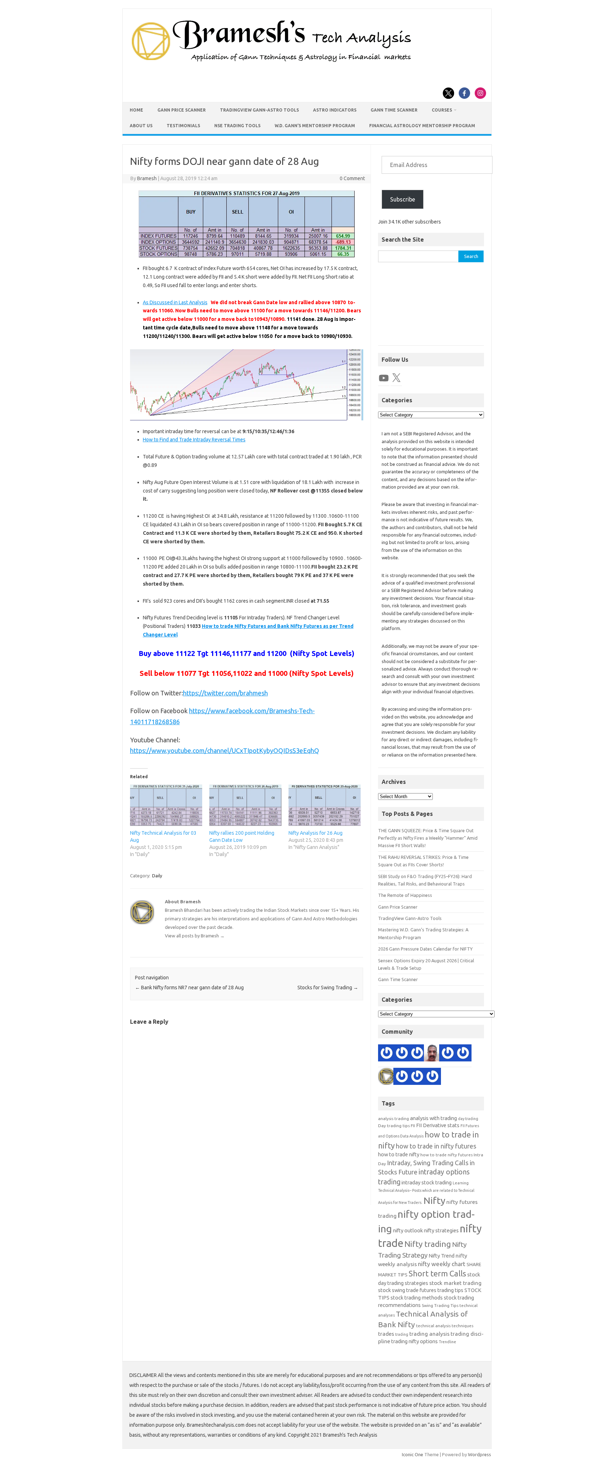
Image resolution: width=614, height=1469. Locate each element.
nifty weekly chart (441, 1263)
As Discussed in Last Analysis (175, 302)
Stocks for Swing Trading (327, 987)
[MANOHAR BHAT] (401, 1054)
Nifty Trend (441, 1256)
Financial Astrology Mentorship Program (422, 125)
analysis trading (393, 1118)
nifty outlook (408, 1230)
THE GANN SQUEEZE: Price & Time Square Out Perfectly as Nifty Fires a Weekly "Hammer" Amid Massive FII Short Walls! (428, 838)
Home (136, 110)
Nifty (434, 1200)
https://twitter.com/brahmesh (225, 692)
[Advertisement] (431, 307)
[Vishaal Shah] (401, 1077)
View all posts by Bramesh (195, 935)
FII (413, 1125)
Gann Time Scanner (394, 110)
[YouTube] (383, 378)
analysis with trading (433, 1118)
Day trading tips (394, 1125)
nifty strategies (441, 1230)
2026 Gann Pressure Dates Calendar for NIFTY (425, 948)
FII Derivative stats (437, 1125)
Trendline (447, 1342)
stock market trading (455, 1283)
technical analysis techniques (444, 1325)
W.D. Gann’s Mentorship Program (315, 125)
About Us (141, 125)
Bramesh (147, 178)
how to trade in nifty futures (436, 1146)
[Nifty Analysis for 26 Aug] (325, 805)
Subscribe (402, 199)
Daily (157, 875)
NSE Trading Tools (237, 125)
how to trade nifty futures (446, 1154)
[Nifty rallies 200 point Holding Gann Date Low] (245, 805)
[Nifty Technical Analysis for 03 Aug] (166, 805)
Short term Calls (437, 1273)
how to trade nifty (398, 1154)
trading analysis (429, 1334)
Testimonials (183, 125)
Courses (442, 110)
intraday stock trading (427, 1182)
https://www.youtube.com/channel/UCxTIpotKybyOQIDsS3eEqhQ (224, 750)
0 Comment (352, 178)
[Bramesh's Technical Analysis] (271, 62)
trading (401, 1334)
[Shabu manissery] (432, 1054)
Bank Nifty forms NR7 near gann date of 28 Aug (189, 987)
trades (386, 1334)
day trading (468, 1118)
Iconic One (412, 1454)
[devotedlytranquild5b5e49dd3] (447, 1054)
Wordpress (479, 1454)
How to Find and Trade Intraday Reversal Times (194, 439)
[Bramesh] (386, 1077)
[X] (396, 378)
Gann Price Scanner (181, 110)
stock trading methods (417, 1298)
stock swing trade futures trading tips (420, 1290)
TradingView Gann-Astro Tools (259, 110)
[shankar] (417, 1054)
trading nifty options (414, 1341)
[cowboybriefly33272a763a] (386, 1054)
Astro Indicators (334, 110)
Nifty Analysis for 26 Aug (316, 833)
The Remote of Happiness (405, 895)
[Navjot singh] (417, 1077)
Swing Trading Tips (440, 1305)
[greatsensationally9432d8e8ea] (432, 1077)
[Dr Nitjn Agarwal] (463, 1054)
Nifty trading (427, 1243)
